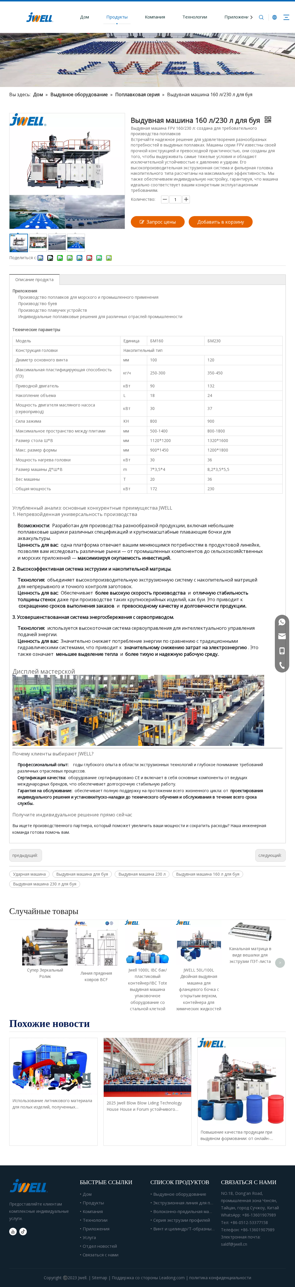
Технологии (194, 17)
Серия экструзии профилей (181, 1220)
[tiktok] (23, 1231)
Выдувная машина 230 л (142, 874)
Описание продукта (34, 279)
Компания (155, 17)
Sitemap (99, 1277)
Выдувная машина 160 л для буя (207, 874)
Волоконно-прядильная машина (186, 1211)
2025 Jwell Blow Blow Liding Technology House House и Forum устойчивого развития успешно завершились (144, 1106)
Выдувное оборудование (179, 1194)
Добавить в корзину (220, 222)
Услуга (89, 1237)
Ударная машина (29, 874)
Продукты (117, 17)
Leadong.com (172, 1277)
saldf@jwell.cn (234, 1244)
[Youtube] (13, 1231)
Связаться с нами (100, 1255)
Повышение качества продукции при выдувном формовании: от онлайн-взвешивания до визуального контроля (239, 1135)
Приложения (237, 17)
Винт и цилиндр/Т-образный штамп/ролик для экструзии (213, 1229)
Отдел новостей (100, 1246)
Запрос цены (161, 222)
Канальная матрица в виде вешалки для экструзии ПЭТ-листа (250, 955)
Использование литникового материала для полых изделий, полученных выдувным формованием (52, 1104)
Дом (84, 17)
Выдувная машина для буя (82, 874)
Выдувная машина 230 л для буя (44, 884)
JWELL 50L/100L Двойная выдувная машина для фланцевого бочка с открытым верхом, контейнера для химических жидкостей (198, 989)
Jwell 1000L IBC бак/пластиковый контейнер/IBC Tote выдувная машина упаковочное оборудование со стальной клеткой (147, 989)
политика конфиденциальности (220, 1277)
